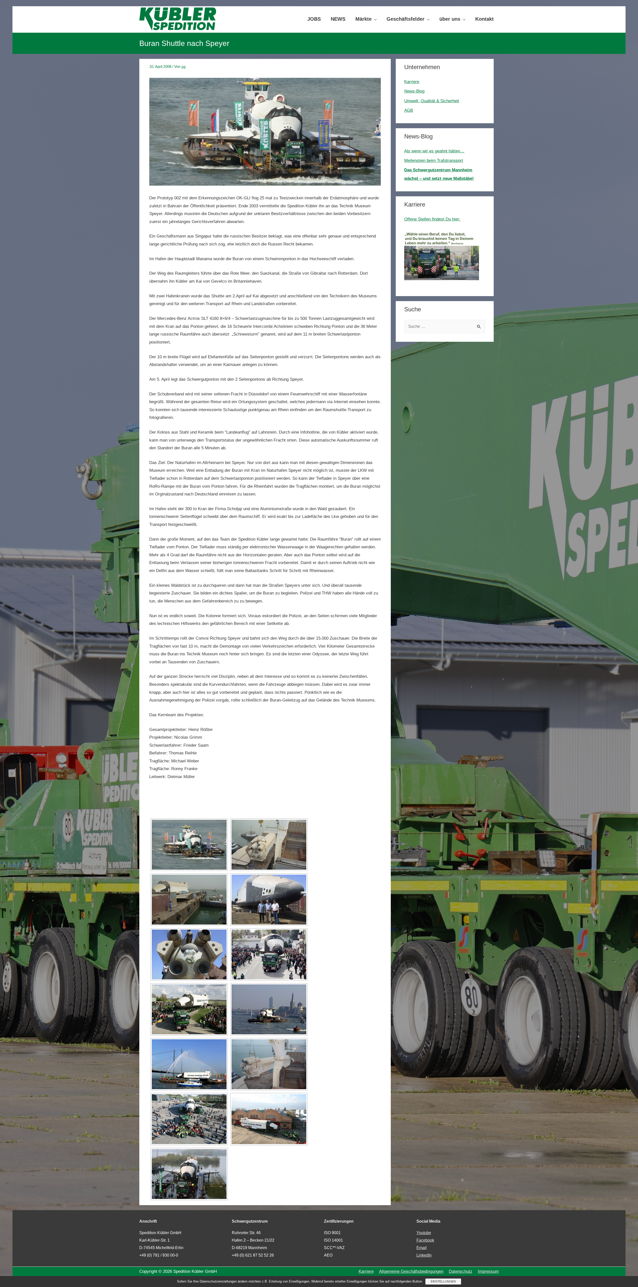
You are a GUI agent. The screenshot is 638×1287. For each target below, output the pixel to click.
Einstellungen (443, 1281)
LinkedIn (424, 1255)
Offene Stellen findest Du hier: (432, 219)
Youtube (423, 1233)
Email (421, 1248)
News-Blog (414, 91)
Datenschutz (460, 1271)
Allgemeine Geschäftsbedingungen (411, 1271)
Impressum (488, 1271)
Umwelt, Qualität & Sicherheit (431, 101)
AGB (408, 110)
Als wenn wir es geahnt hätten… (434, 151)
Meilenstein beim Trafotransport (433, 160)
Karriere (411, 81)
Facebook (425, 1240)
